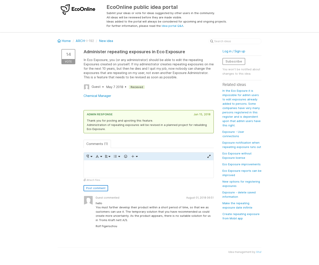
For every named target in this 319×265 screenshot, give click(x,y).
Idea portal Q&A (172, 25)
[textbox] (149, 169)
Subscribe (233, 61)
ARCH (80, 41)
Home (66, 41)
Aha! (258, 252)
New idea (106, 41)
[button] (89, 156)
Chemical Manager (97, 96)
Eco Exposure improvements (241, 164)
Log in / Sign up (233, 51)
